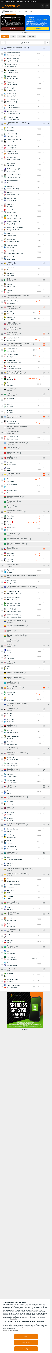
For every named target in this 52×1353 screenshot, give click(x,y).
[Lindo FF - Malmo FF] (25, 897)
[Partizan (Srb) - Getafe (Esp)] (25, 258)
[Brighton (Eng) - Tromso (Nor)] (25, 234)
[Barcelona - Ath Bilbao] (25, 274)
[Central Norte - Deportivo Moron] (25, 422)
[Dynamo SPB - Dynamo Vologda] (25, 848)
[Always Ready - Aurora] (25, 486)
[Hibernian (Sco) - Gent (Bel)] (25, 246)
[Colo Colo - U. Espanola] (25, 554)
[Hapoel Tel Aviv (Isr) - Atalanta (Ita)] (25, 211)
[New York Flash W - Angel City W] (25, 339)
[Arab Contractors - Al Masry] (25, 737)
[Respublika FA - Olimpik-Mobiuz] (25, 958)
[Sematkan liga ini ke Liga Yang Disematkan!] (15, 280)
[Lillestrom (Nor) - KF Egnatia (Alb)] (25, 71)
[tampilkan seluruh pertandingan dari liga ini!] (48, 323)
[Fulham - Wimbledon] (25, 657)
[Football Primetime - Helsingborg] (25, 886)
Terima (26, 1337)
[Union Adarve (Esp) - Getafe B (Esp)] (25, 598)
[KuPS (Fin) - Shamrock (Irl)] (25, 129)
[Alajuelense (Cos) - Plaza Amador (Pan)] (25, 361)
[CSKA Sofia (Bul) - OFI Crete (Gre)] (25, 101)
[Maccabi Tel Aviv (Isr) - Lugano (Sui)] (25, 141)
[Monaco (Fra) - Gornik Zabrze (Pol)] (25, 158)
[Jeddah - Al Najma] (25, 405)
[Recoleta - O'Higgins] (25, 560)
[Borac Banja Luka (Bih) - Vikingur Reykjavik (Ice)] (25, 228)
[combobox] (25, 42)
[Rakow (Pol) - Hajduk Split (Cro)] (25, 193)
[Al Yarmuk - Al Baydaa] (25, 975)
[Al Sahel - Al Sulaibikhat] (25, 715)
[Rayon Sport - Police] (25, 864)
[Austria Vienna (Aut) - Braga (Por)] (25, 223)
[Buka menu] (47, 6)
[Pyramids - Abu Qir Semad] (25, 743)
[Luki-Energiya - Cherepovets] (25, 836)
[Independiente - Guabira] (25, 491)
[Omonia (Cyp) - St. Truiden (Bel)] (25, 77)
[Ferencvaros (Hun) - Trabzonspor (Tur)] (25, 118)
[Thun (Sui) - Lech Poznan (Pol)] (25, 106)
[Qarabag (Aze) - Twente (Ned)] (25, 146)
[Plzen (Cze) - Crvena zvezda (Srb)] (25, 83)
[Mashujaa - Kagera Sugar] (25, 919)
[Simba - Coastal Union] (25, 925)
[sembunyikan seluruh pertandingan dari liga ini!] (48, 48)
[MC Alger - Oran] (25, 291)
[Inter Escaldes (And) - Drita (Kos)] (25, 182)
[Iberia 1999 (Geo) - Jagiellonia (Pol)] (25, 60)
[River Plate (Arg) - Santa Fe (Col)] (25, 302)
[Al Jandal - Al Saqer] (25, 411)
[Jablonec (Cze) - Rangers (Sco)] (25, 135)
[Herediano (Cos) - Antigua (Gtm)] (25, 350)
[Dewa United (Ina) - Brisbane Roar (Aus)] (25, 592)
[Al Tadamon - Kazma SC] (25, 720)
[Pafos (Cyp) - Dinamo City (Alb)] (25, 187)
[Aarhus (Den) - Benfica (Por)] (25, 95)
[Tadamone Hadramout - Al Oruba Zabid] (25, 986)
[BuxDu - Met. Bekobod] (25, 964)
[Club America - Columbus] (25, 384)
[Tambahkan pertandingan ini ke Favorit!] (2, 54)
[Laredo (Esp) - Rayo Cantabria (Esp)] (25, 610)
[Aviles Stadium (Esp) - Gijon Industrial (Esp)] (25, 616)
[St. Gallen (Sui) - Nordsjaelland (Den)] (25, 217)
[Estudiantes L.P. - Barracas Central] (25, 438)
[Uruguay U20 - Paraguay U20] (25, 582)
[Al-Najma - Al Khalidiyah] (25, 463)
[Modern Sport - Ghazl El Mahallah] (25, 731)
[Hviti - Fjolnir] (25, 668)
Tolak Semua (26, 1343)
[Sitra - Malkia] (25, 469)
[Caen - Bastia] (25, 792)
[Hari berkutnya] (47, 42)
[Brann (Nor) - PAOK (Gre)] (25, 164)
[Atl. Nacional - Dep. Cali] (25, 693)
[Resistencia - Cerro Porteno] (25, 781)
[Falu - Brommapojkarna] (25, 880)
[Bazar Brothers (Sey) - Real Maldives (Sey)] (25, 604)
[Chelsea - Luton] (25, 651)
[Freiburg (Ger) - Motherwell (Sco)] (25, 152)
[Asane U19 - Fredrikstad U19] (25, 759)
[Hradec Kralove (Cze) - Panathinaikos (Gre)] (25, 176)
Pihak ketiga (13, 1319)
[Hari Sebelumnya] (3, 42)
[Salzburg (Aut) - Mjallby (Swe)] (25, 89)
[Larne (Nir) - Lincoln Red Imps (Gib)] (25, 252)
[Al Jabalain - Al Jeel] (25, 400)
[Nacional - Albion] (25, 941)
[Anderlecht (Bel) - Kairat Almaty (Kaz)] (25, 112)
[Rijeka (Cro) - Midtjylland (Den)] (25, 240)
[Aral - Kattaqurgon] (25, 952)
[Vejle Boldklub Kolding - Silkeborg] (25, 571)
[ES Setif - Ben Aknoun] (25, 285)
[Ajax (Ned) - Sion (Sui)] (25, 205)
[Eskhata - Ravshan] (25, 908)
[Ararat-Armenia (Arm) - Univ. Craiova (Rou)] (25, 54)
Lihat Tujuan (26, 1349)
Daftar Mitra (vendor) (10, 1330)
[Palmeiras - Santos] (25, 517)
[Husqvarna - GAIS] (25, 892)
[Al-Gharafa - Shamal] (25, 813)
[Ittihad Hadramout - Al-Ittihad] (25, 980)
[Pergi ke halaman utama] (12, 6)
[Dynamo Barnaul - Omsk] (25, 830)
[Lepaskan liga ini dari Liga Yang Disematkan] (28, 48)
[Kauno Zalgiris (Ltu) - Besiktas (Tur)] (25, 65)
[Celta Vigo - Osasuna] (25, 269)
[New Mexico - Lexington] (25, 318)
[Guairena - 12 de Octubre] (25, 775)
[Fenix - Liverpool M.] (25, 936)
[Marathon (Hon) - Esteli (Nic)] (25, 356)
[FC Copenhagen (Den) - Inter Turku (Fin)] (25, 170)
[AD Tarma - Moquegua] (25, 803)
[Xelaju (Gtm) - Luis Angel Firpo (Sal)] (25, 367)
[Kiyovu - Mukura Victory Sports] (25, 858)
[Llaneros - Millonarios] (25, 699)
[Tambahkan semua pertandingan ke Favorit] (2, 48)
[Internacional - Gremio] (25, 529)
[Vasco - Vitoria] (25, 523)
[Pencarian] (42, 6)
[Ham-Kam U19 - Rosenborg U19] (25, 764)
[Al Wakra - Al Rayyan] (25, 819)
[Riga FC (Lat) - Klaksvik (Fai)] (25, 199)
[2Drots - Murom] (25, 842)
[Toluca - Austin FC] (25, 378)
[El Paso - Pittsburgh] (25, 313)
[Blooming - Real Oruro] (25, 480)
